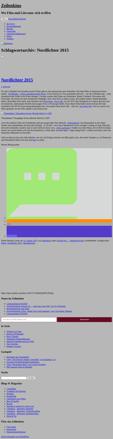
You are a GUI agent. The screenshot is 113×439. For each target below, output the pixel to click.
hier (34, 140)
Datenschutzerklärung (16, 432)
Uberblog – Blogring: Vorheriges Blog (23, 411)
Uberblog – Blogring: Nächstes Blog (23, 413)
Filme (9, 36)
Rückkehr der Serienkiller (18, 357)
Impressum (11, 429)
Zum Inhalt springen (17, 19)
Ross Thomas (12, 336)
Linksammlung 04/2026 (17, 304)
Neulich (10, 39)
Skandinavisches (77, 240)
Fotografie (11, 31)
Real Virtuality (13, 401)
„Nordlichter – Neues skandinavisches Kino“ (26, 94)
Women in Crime (14, 331)
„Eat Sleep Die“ (86, 106)
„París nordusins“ (63, 128)
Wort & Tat (11, 416)
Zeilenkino (11, 5)
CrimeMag (11, 389)
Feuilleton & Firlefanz (16, 391)
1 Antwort (5, 86)
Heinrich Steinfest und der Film (20, 341)
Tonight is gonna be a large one (20, 406)
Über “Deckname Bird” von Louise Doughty (26, 364)
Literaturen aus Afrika (16, 399)
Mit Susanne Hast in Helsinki (19, 367)
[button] (42, 218)
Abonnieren (84, 319)
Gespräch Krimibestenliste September (23, 362)
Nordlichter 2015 (17, 79)
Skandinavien (29, 243)
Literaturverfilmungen (16, 34)
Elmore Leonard (14, 346)
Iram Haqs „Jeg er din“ (54, 101)
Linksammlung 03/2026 (17, 314)
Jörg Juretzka (12, 344)
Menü (4, 19)
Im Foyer (11, 24)
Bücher (10, 29)
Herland (10, 394)
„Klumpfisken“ (73, 123)
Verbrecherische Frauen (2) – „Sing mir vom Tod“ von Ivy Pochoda (36, 306)
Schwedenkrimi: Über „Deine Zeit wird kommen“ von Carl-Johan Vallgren (39, 311)
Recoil (9, 404)
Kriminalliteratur (14, 26)
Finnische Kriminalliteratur (18, 339)
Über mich (11, 427)
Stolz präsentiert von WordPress (15, 436)
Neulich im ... (62, 240)
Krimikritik (11, 396)
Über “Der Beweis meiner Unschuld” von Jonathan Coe (31, 359)
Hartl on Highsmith (15, 334)
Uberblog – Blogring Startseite (20, 409)
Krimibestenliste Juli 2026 (18, 309)
